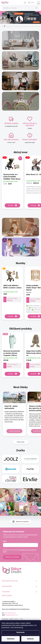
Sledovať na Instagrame (22, 521)
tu (22, 627)
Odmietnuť (10, 639)
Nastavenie (21, 632)
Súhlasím (30, 639)
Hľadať (36, 8)
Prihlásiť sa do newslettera (12, 557)
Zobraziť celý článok (14, 431)
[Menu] (38, 2)
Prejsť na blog (20, 442)
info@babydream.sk (11, 615)
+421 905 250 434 (10, 613)
